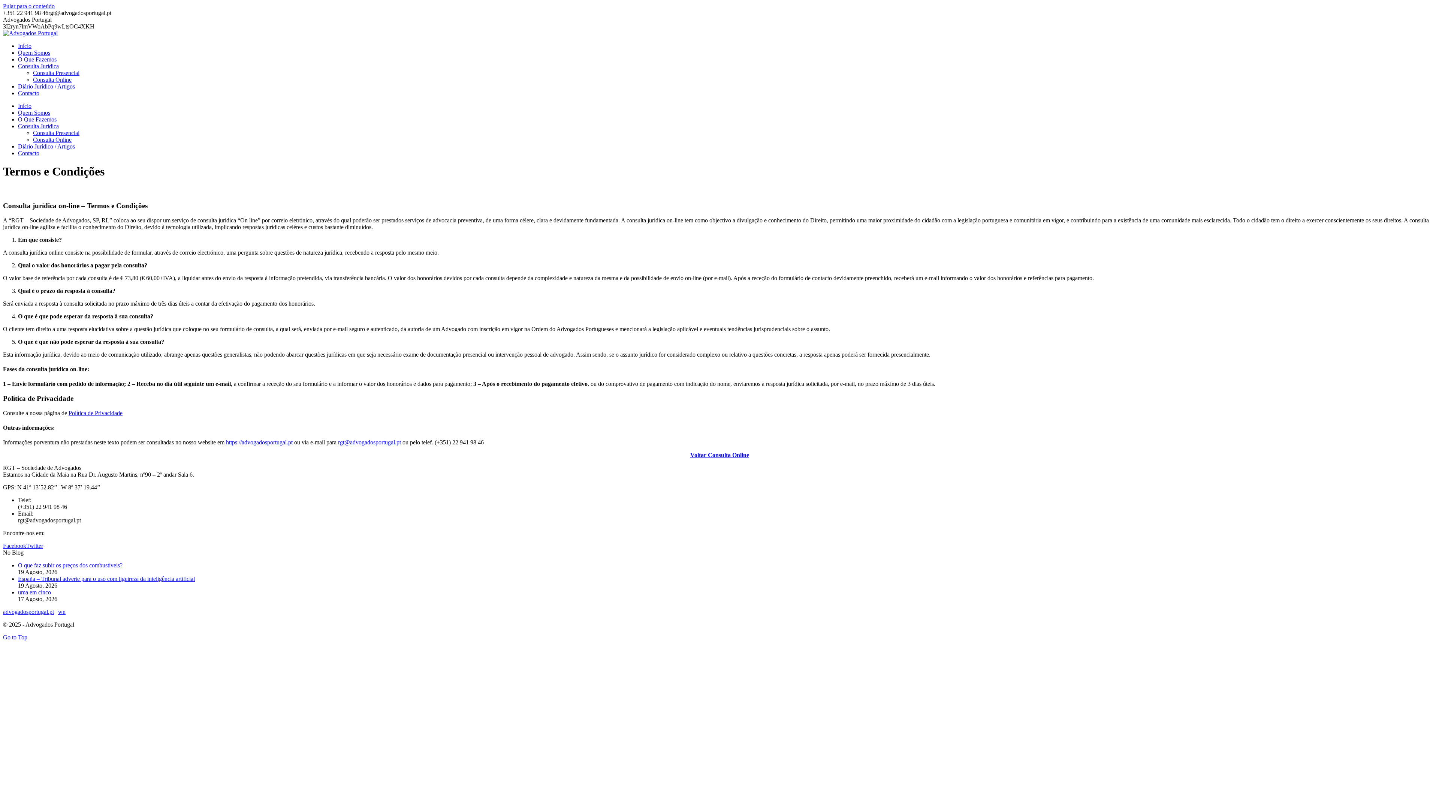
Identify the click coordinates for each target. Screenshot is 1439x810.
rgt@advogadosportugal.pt (369, 442)
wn (62, 612)
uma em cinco (34, 592)
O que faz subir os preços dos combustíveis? (70, 565)
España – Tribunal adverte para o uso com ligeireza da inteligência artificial (106, 579)
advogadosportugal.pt (28, 612)
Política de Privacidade (96, 413)
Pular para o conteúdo (29, 6)
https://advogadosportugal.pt (259, 442)
